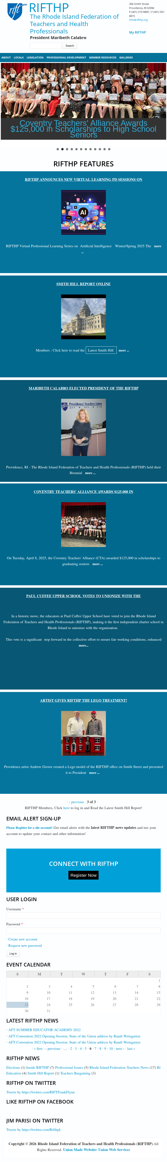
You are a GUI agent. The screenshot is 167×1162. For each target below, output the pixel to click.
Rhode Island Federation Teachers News (119, 1067)
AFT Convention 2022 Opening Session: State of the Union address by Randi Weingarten (74, 1035)
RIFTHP (49, 7)
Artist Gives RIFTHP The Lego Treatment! (83, 700)
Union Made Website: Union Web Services (96, 1149)
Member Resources (102, 57)
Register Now (83, 875)
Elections (13, 1067)
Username (15, 908)
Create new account (22, 939)
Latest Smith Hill (101, 350)
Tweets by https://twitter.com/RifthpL (33, 1129)
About (6, 57)
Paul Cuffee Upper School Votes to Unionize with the (83, 596)
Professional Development (66, 57)
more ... (124, 350)
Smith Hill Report (40, 1073)
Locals (19, 57)
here (67, 807)
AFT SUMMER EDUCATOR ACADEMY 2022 (44, 1029)
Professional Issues (69, 1067)
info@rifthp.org (138, 20)
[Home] (14, 22)
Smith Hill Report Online (83, 284)
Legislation (35, 57)
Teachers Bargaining (75, 1073)
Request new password (25, 945)
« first (38, 1048)
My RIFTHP (137, 32)
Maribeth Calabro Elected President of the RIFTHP (83, 388)
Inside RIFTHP (37, 1067)
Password (14, 923)
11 (104, 149)
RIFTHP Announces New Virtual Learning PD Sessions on (83, 179)
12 (109, 149)
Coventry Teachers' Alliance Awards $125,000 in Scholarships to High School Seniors (83, 129)
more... (83, 645)
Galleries (126, 57)
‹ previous (76, 801)
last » (131, 1048)
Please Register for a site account (28, 827)
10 (100, 149)
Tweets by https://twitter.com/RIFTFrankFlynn (40, 1092)
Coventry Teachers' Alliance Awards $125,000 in (83, 491)
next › (120, 1048)
